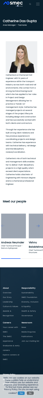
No (30, 393)
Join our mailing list (30, 341)
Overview (7, 293)
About (6, 288)
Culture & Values (10, 306)
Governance (27, 315)
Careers (7, 322)
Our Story (7, 297)
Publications (27, 336)
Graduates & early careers (11, 347)
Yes (21, 393)
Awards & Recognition (8, 313)
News (24, 327)
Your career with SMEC (10, 329)
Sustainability (28, 293)
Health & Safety (29, 311)
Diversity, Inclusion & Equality (30, 304)
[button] (2, 226)
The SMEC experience (8, 338)
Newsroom (27, 322)
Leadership (8, 302)
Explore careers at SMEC (11, 357)
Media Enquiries (29, 332)
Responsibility (29, 288)
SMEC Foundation (29, 297)
